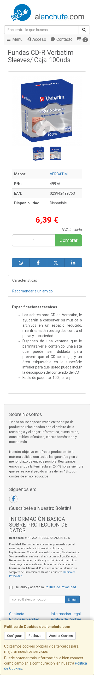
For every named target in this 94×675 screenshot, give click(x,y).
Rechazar (35, 636)
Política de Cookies (66, 619)
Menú (16, 39)
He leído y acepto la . (46, 587)
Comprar (69, 240)
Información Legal (66, 614)
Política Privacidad (24, 619)
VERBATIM (59, 174)
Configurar (14, 636)
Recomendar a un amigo (32, 291)
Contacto (64, 39)
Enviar (72, 599)
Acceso (38, 39)
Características (24, 280)
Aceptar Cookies (61, 636)
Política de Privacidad (60, 587)
